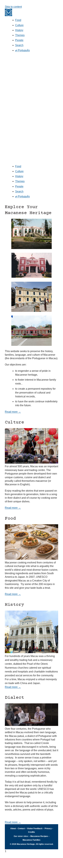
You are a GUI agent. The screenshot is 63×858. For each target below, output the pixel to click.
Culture (19, 25)
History (19, 30)
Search (19, 45)
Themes (20, 35)
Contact (21, 828)
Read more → (13, 411)
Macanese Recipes (39, 836)
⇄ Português (22, 50)
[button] (31, 109)
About (13, 828)
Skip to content (13, 6)
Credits (31, 832)
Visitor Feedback (34, 828)
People (19, 40)
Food (18, 20)
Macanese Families (31, 840)
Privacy (48, 828)
